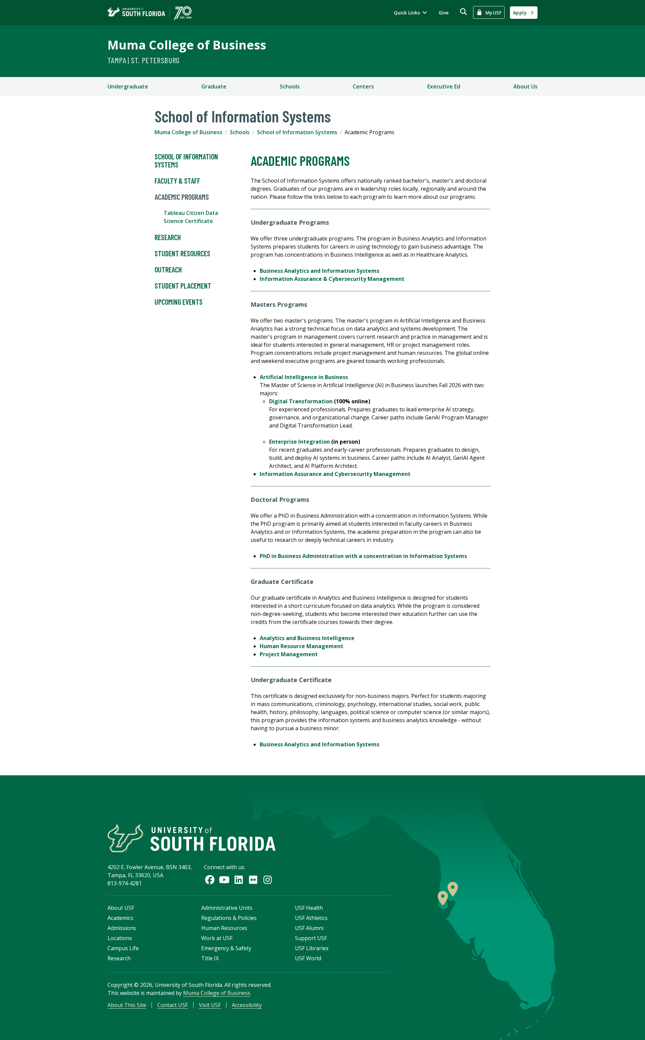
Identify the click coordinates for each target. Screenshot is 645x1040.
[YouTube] (224, 880)
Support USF (311, 938)
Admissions (122, 928)
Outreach (168, 269)
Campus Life (123, 948)
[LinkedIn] (239, 880)
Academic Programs (182, 197)
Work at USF (216, 938)
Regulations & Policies (229, 918)
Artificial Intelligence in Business (304, 377)
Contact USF (172, 1005)
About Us (525, 86)
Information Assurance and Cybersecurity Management (335, 474)
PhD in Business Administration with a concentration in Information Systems (363, 556)
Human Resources (224, 928)
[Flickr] (253, 880)
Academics (120, 918)
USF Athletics (311, 918)
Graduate (213, 86)
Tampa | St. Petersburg (144, 60)
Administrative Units (226, 908)
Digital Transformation (301, 401)
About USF (121, 908)
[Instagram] (267, 880)
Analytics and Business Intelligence (307, 638)
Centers (363, 86)
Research (168, 237)
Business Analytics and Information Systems (319, 270)
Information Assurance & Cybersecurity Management (332, 279)
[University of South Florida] (191, 838)
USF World (308, 958)
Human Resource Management (301, 646)
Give (443, 12)
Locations (120, 938)
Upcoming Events (179, 302)
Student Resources (182, 253)
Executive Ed (443, 86)
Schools (290, 86)
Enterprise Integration (299, 441)
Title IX (210, 958)
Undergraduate (128, 86)
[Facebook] (210, 880)
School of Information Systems (297, 132)
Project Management (289, 654)
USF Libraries (312, 948)
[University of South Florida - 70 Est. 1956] (149, 12)
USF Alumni (309, 928)
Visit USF (210, 1005)
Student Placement (183, 286)
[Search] (463, 11)
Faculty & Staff (177, 181)
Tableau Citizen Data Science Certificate (191, 217)
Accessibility (247, 1005)
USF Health (309, 908)
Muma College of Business (187, 45)
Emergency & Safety (226, 948)
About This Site (127, 1005)
